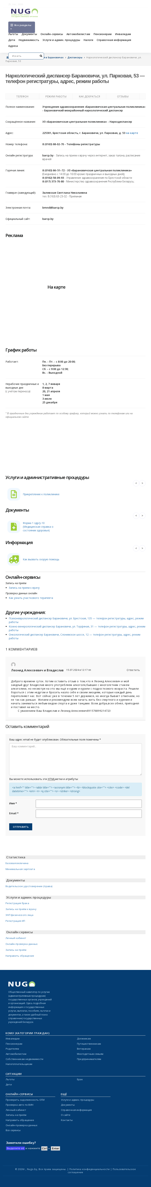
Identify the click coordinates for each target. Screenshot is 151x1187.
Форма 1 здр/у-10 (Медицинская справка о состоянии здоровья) (38, 526)
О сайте (65, 1115)
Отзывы (123, 96)
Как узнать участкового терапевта (31, 598)
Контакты (67, 1120)
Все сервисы (13, 1130)
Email (14, 813)
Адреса (13, 46)
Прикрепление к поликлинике (41, 494)
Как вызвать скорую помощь (41, 559)
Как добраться (89, 96)
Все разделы (22, 25)
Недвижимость (29, 40)
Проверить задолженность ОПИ (25, 1099)
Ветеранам (84, 1048)
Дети (11, 40)
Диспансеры (75, 57)
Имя (13, 803)
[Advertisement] (75, 444)
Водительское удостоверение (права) (29, 886)
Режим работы (55, 96)
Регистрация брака (17, 903)
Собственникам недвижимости (24, 1059)
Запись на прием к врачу (24, 587)
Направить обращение (20, 955)
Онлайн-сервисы (52, 34)
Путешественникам (89, 1043)
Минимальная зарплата (20, 869)
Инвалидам (123, 34)
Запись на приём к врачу (21, 909)
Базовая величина (17, 863)
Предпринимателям (89, 1059)
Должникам (84, 1038)
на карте (132, 133)
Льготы (13, 34)
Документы (29, 34)
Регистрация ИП (15, 921)
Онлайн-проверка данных (22, 944)
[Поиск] (41, 56)
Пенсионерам (103, 34)
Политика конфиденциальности (89, 1169)
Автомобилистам (78, 34)
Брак (80, 1079)
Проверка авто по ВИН (19, 1104)
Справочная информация (114, 40)
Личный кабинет (16, 938)
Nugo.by (32, 1169)
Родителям (12, 1048)
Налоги (88, 40)
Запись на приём (16, 949)
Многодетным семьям (90, 1054)
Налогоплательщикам (19, 1064)
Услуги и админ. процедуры (61, 40)
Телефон (22, 96)
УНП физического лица (19, 915)
